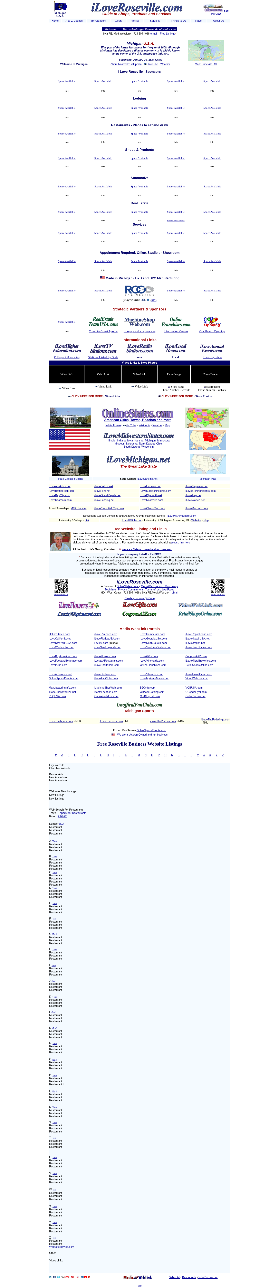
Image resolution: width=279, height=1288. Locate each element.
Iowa (130, 440)
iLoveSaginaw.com (196, 486)
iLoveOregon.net (195, 642)
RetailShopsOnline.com (199, 664)
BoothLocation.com (105, 691)
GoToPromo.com (195, 696)
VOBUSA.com (194, 687)
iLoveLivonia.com (150, 486)
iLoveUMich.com (132, 520)
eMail (175, 592)
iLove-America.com (105, 634)
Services (155, 20)
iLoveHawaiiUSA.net (197, 638)
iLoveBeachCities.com (198, 647)
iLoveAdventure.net (60, 674)
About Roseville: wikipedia (126, 64)
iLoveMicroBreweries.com (200, 660)
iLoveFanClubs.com (106, 678)
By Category (98, 20)
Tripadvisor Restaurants (72, 812)
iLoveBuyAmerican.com (63, 656)
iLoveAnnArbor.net (59, 486)
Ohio (159, 443)
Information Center (176, 331)
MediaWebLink (61, 594)
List (87, 520)
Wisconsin (147, 446)
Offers (118, 20)
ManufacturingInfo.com (62, 687)
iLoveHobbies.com (105, 674)
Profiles (135, 20)
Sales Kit (174, 1277)
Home (55, 20)
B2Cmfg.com (147, 687)
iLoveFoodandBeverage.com (66, 660)
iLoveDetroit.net (103, 486)
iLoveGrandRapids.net (107, 495)
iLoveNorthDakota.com (153, 642)
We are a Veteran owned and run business (147, 549)
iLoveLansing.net (147, 478)
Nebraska (131, 443)
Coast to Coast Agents (103, 331)
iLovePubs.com (58, 664)
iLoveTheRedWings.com (215, 719)
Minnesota (163, 440)
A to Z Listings (74, 20)
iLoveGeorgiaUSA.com (153, 638)
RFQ (153, 300)
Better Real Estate (176, 221)
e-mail (153, 33)
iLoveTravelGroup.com (198, 674)
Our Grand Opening (212, 331)
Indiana (121, 440)
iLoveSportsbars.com (106, 664)
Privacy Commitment (130, 589)
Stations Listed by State (103, 357)
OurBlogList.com (150, 696)
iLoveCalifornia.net (60, 638)
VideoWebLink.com (196, 678)
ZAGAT (62, 816)
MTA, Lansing (79, 508)
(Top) (61, 824)
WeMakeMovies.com (61, 1246)
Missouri (120, 443)
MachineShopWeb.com (108, 687)
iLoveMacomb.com (196, 508)
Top (139, 1285)
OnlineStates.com (128, 586)
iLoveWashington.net (61, 647)
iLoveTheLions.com (111, 721)
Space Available (67, 81)
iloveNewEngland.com (107, 647)
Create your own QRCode (140, 598)
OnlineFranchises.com (153, 664)
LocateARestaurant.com (108, 660)
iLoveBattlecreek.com (62, 490)
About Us (218, 20)
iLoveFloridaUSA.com (107, 638)
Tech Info (110, 589)
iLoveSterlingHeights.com (200, 490)
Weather (165, 64)
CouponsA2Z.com (196, 656)
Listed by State (212, 357)
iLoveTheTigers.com (61, 721)
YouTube (152, 64)
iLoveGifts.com (149, 656)
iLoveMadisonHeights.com (155, 490)
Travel (198, 20)
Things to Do (178, 20)
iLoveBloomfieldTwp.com (109, 508)
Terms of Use (153, 589)
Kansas (138, 440)
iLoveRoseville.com (151, 500)
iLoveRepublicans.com (198, 634)
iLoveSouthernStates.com (155, 647)
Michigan (150, 440)
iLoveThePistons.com (163, 721)
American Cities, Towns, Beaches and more (137, 420)
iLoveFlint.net (102, 490)
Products (138, 331)
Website (196, 520)
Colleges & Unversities (66, 357)
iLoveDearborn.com (60, 500)
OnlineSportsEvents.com (63, 678)
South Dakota (132, 446)
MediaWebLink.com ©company (159, 586)
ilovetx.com (101, 642)
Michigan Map (208, 478)
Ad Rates (168, 589)
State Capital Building (70, 478)
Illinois (111, 440)
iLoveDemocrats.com (152, 634)
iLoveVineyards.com (152, 660)
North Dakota (147, 443)
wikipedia (144, 425)
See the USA (220, 12)
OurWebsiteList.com (106, 696)
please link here (180, 542)
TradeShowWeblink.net (62, 691)
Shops (128, 331)
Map (167, 425)
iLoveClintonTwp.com (152, 508)
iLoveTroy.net (193, 495)
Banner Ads (189, 1277)
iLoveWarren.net (195, 500)
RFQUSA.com (57, 696)
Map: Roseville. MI (206, 64)
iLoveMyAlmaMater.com (181, 515)
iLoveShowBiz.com (151, 674)
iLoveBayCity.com (59, 495)
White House (113, 425)
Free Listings (167, 33)
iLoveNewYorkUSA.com (63, 642)
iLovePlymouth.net (151, 495)
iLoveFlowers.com (105, 656)
